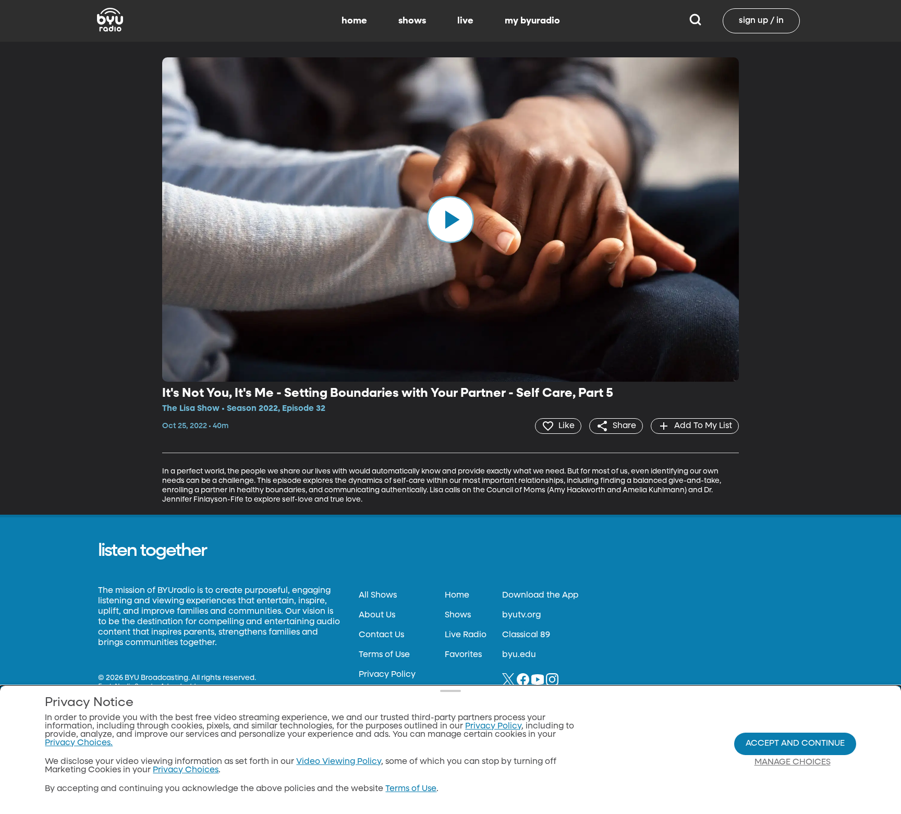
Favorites (463, 655)
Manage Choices (792, 762)
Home (457, 595)
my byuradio (532, 21)
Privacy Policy (387, 675)
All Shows (378, 595)
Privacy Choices (185, 770)
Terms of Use (384, 655)
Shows (458, 615)
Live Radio (465, 635)
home (354, 21)
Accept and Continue (795, 743)
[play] (450, 219)
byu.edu (519, 655)
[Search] (695, 20)
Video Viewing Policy (338, 762)
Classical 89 (526, 635)
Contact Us (381, 635)
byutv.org (521, 615)
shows (412, 21)
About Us (377, 615)
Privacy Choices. (79, 743)
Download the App (540, 595)
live (465, 21)
